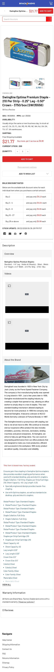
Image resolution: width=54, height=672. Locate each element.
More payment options (27, 167)
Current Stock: (12, 146)
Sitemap (5, 662)
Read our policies (26, 602)
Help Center (7, 640)
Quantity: (7, 151)
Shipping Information (11, 644)
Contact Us (7, 649)
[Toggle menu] (3, 3)
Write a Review (8, 109)
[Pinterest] (25, 233)
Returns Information (10, 658)
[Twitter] (20, 233)
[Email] (10, 233)
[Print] (15, 233)
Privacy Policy (8, 667)
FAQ (4, 653)
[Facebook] (4, 233)
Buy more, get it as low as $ (30, 141)
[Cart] (51, 3)
